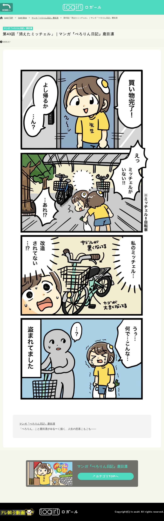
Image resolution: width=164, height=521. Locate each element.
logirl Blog (22, 18)
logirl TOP (8, 18)
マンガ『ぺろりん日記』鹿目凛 (45, 18)
